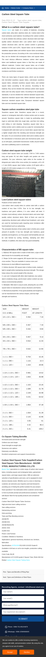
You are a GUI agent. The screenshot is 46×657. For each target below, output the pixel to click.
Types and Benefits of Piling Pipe (18, 572)
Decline (27, 652)
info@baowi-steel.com (34, 587)
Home (7, 8)
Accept (10, 652)
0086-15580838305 (22, 632)
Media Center (15, 8)
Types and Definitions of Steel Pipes (19, 577)
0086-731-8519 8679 (20, 627)
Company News (27, 8)
